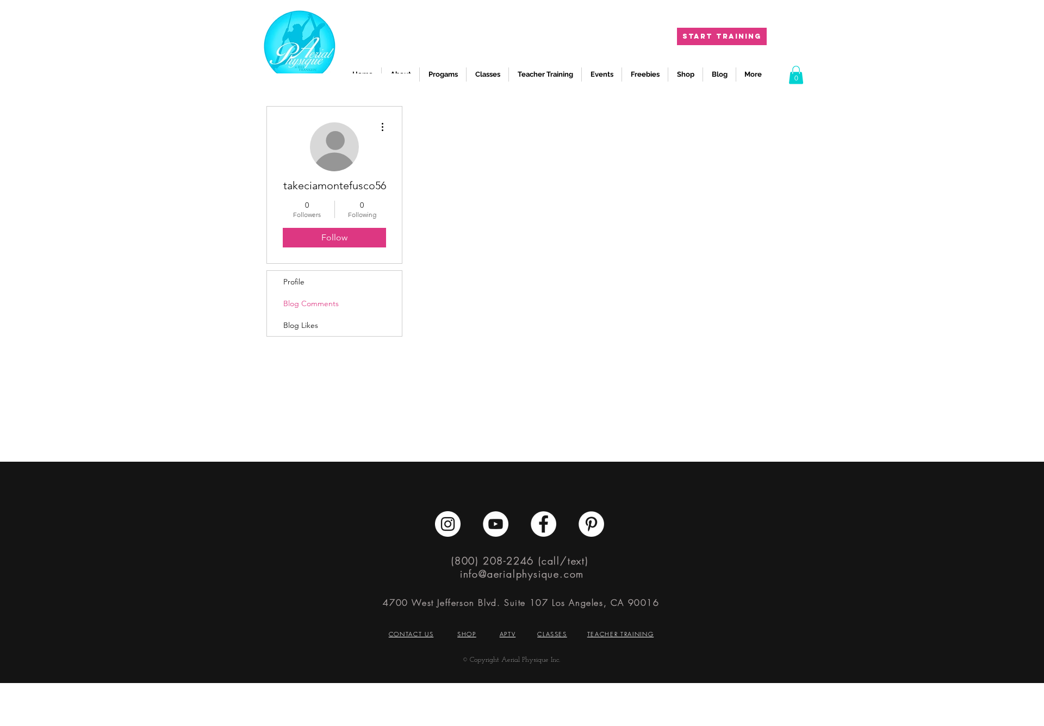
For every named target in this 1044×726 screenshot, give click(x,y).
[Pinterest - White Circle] (591, 524)
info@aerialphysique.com (522, 573)
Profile (293, 282)
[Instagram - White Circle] (448, 524)
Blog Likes (300, 325)
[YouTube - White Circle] (495, 524)
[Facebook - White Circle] (543, 524)
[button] (796, 75)
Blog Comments (311, 303)
